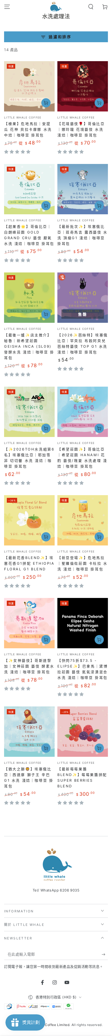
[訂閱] (105, 955)
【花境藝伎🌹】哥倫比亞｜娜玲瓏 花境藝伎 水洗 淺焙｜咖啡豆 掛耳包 (81, 129)
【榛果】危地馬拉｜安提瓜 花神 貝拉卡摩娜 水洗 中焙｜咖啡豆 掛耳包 (28, 129)
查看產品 (46, 102)
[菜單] (7, 6)
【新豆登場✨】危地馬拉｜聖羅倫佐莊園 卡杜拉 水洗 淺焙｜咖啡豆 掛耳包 (82, 563)
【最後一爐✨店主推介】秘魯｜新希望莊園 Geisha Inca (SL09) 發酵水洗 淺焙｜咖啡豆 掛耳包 (29, 346)
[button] (91, 6)
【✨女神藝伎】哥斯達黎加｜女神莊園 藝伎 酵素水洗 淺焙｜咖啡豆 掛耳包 (29, 666)
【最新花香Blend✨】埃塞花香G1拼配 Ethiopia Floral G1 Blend (29, 563)
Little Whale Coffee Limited (46, 1025)
